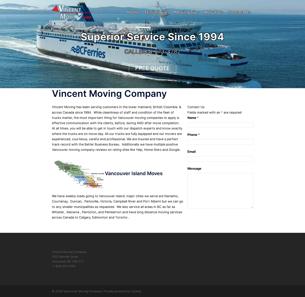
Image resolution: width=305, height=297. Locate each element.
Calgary (84, 217)
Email (191, 151)
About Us (213, 12)
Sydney (136, 291)
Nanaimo (171, 196)
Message (194, 168)
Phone (193, 135)
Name (193, 118)
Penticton (89, 212)
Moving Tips (186, 12)
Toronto (121, 217)
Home (133, 12)
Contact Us (239, 12)
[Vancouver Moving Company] (71, 12)
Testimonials (156, 12)
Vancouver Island (112, 196)
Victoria (106, 201)
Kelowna (73, 212)
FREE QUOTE (152, 68)
